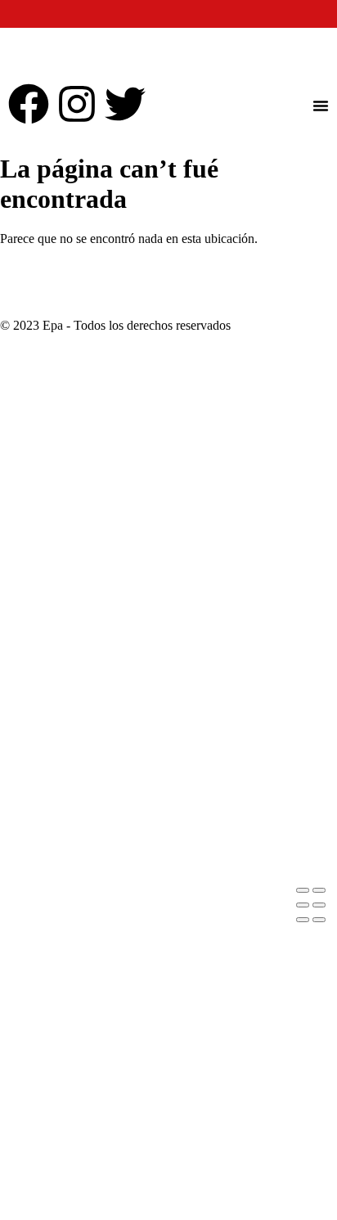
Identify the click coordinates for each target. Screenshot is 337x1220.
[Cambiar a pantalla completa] (319, 890)
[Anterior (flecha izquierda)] (302, 919)
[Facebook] (28, 103)
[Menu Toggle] (320, 105)
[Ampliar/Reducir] (302, 890)
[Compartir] (302, 905)
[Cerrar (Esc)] (319, 905)
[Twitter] (125, 103)
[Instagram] (76, 103)
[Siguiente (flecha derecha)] (319, 919)
